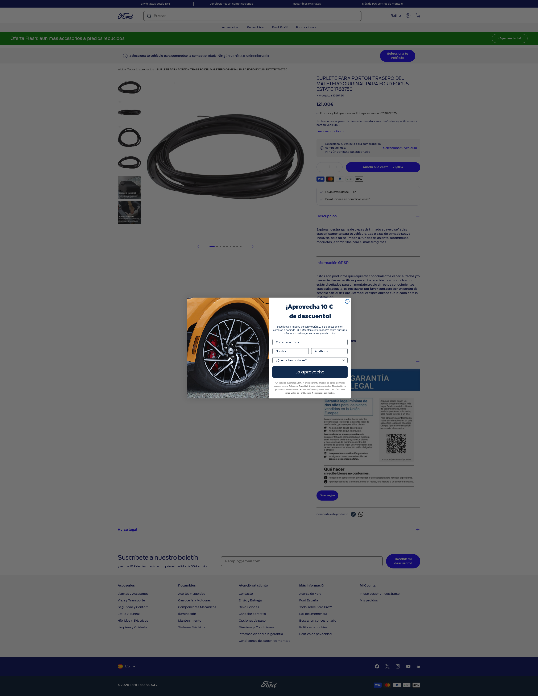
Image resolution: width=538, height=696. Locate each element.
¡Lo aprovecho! (310, 372)
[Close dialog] (347, 301)
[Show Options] (344, 360)
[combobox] (309, 360)
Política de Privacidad (298, 386)
